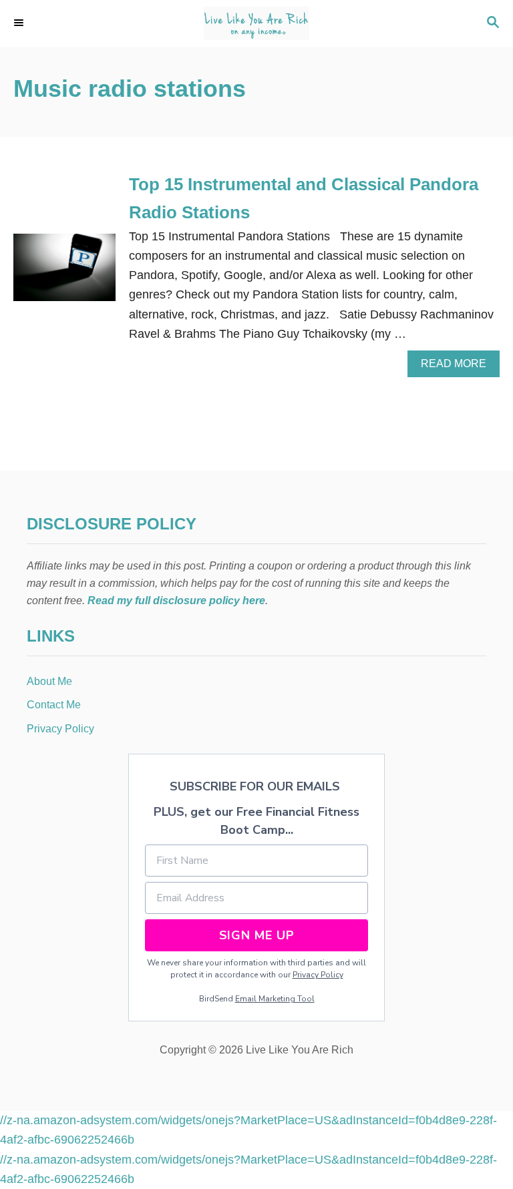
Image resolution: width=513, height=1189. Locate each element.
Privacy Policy (318, 974)
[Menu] (20, 23)
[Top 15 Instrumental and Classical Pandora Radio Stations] (64, 273)
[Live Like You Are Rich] (256, 23)
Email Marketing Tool (275, 998)
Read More (457, 367)
